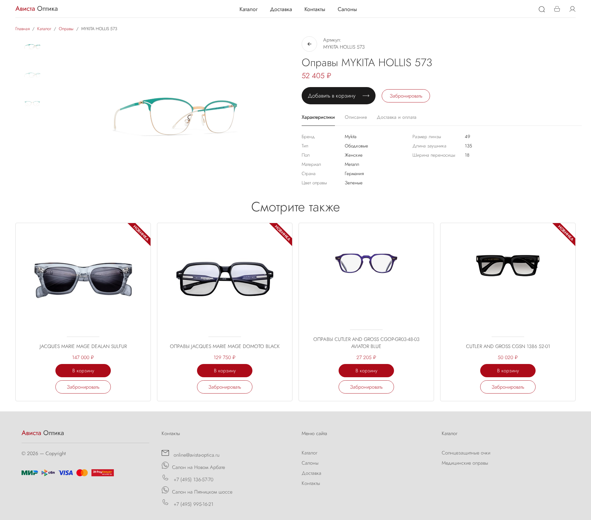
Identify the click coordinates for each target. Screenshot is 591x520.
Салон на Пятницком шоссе (202, 491)
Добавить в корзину (332, 96)
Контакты (314, 9)
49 (467, 136)
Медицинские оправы (465, 462)
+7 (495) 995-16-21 (192, 504)
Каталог (248, 9)
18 (467, 155)
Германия (354, 173)
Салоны (347, 9)
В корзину (83, 370)
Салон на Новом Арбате (198, 467)
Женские (354, 155)
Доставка (281, 9)
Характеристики (318, 117)
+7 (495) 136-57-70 (192, 479)
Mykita (350, 136)
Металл (352, 164)
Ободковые (356, 145)
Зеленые (354, 182)
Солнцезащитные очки (466, 452)
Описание (356, 117)
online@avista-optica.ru (195, 454)
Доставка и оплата (396, 117)
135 (468, 145)
